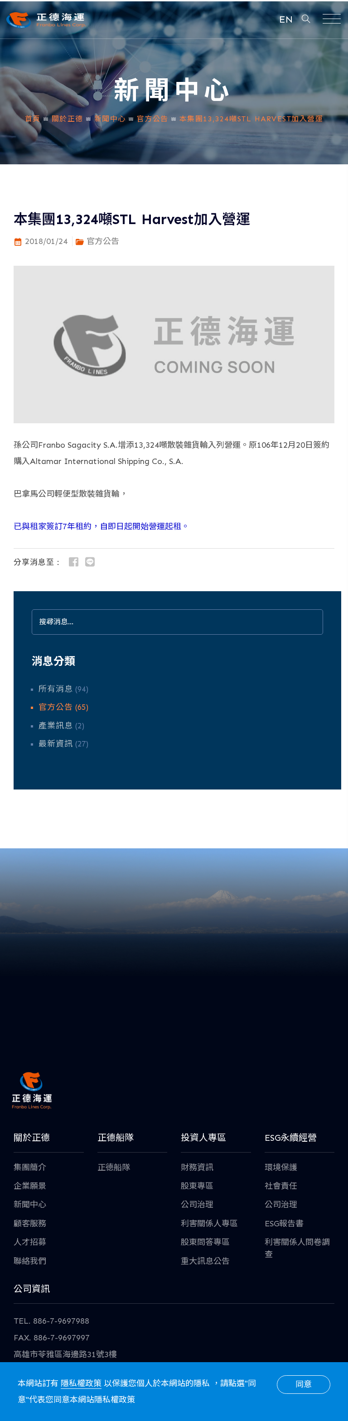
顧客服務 (30, 1224)
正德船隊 (113, 1167)
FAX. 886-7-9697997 (52, 1338)
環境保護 (281, 1167)
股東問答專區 (205, 1242)
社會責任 (281, 1186)
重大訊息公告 (205, 1261)
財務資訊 (197, 1167)
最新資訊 (56, 744)
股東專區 (197, 1186)
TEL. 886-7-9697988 (51, 1321)
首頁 (33, 119)
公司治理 (197, 1205)
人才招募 (30, 1242)
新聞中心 (110, 119)
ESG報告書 (284, 1224)
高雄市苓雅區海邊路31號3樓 (65, 1354)
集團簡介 (30, 1167)
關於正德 (67, 119)
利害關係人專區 (209, 1224)
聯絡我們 (30, 1261)
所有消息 (56, 689)
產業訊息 (56, 726)
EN (286, 19)
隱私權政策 (81, 1383)
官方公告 (153, 119)
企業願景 (30, 1186)
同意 (303, 1384)
